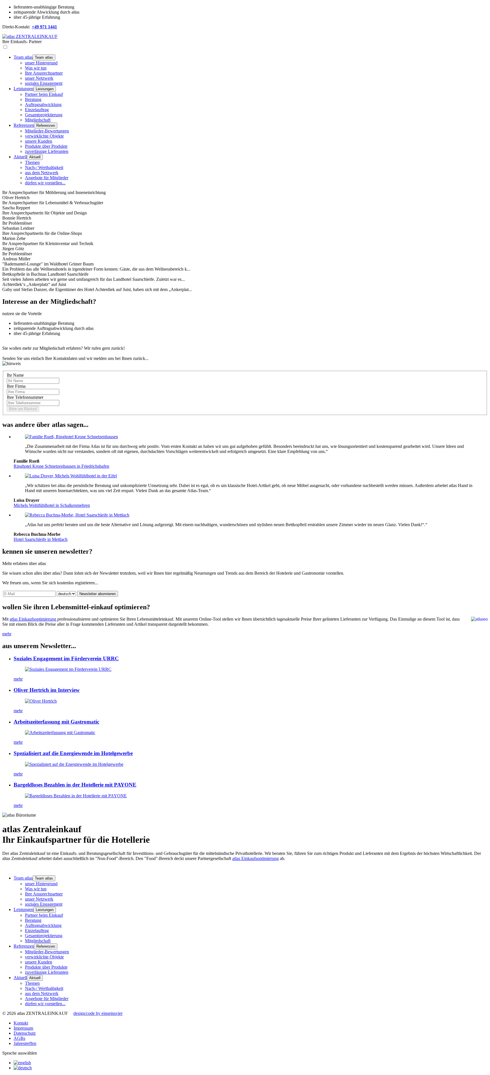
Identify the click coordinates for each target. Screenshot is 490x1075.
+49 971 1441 (44, 26)
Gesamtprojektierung (43, 114)
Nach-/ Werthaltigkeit (44, 167)
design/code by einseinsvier (97, 1013)
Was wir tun (36, 68)
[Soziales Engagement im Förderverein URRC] (68, 669)
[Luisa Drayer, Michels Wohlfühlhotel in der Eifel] (71, 475)
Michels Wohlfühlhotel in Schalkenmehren (52, 505)
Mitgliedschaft (37, 119)
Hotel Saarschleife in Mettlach (40, 539)
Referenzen (24, 125)
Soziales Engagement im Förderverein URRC (66, 658)
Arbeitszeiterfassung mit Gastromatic (56, 722)
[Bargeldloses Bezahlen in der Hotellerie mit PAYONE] (76, 795)
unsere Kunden (38, 141)
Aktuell (20, 156)
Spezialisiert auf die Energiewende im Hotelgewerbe (73, 753)
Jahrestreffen (25, 1043)
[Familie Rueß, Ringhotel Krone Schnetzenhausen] (71, 436)
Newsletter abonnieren (97, 594)
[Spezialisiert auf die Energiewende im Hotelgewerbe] (74, 764)
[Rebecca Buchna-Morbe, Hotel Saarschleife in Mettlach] (77, 515)
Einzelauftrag (37, 109)
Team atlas (23, 57)
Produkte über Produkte (46, 146)
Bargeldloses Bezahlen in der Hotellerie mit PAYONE (75, 785)
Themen (32, 162)
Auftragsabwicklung (43, 104)
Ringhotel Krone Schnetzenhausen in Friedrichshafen (61, 466)
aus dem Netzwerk (41, 172)
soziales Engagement (43, 83)
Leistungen (23, 88)
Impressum (23, 1028)
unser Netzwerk (39, 78)
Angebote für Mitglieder (46, 177)
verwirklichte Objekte (44, 136)
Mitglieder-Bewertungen (47, 130)
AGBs (19, 1038)
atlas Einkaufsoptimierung (33, 619)
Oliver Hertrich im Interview (47, 690)
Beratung (33, 99)
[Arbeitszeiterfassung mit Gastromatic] (60, 732)
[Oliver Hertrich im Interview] (41, 701)
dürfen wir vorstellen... (45, 182)
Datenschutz (25, 1033)
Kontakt (21, 1023)
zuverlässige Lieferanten (46, 151)
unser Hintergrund (41, 62)
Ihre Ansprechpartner (44, 73)
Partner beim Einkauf (44, 94)
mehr (6, 633)
